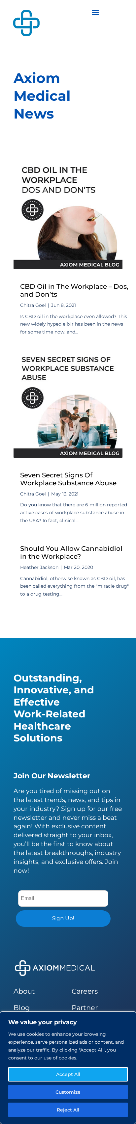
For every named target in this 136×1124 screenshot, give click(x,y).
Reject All (68, 1110)
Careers (85, 991)
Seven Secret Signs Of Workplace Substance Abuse (68, 479)
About (24, 991)
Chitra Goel (33, 305)
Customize (68, 1092)
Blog (22, 1008)
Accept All (68, 1074)
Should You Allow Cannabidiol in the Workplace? (71, 552)
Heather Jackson (39, 567)
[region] (68, 1067)
